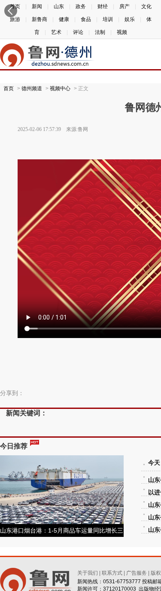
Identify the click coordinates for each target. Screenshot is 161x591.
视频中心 (60, 88)
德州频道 (31, 88)
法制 (100, 32)
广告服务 (136, 573)
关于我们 (87, 573)
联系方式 (112, 573)
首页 (8, 88)
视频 (122, 32)
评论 (78, 32)
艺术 (56, 32)
